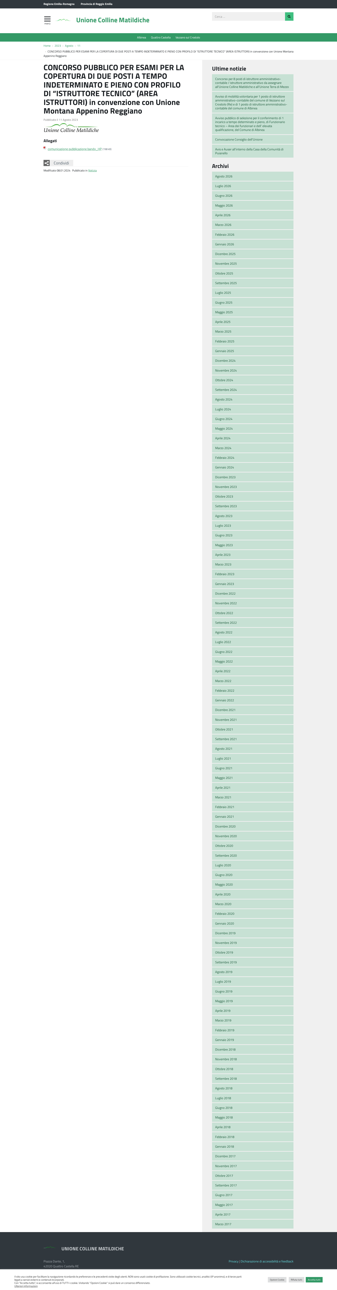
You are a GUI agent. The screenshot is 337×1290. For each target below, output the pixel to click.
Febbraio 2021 (224, 807)
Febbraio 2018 (224, 1137)
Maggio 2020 (224, 884)
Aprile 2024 (222, 438)
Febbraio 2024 (224, 457)
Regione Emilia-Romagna (59, 4)
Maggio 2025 (224, 312)
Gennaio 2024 (224, 467)
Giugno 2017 (223, 1195)
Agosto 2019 (223, 972)
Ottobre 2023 (224, 496)
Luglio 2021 (223, 758)
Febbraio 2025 (224, 341)
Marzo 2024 (223, 448)
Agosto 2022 (223, 632)
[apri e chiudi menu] (47, 18)
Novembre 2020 (226, 836)
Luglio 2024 (223, 409)
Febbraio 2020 (224, 913)
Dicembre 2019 (225, 933)
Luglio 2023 (223, 525)
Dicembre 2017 (225, 1156)
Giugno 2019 (223, 991)
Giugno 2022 (223, 652)
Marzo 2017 (223, 1224)
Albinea (141, 37)
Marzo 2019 (223, 1020)
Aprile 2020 (222, 894)
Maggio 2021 (224, 778)
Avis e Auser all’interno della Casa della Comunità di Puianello (249, 151)
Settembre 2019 (226, 962)
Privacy (234, 1261)
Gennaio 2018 (224, 1146)
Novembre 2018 (226, 1059)
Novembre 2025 (226, 263)
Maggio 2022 (224, 661)
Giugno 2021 (223, 768)
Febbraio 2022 (224, 690)
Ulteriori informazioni (26, 1286)
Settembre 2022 (226, 622)
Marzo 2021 (223, 797)
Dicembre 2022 (225, 593)
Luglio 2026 (223, 186)
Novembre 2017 (226, 1166)
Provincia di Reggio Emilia (96, 4)
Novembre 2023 (226, 487)
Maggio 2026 (224, 205)
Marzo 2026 (223, 225)
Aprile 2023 (222, 555)
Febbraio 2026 (224, 234)
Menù (47, 23)
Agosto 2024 (223, 399)
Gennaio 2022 (224, 700)
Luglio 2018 (223, 1098)
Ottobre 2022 (224, 613)
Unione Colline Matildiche (112, 20)
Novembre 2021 (226, 719)
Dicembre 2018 (225, 1049)
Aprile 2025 (222, 322)
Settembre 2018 (226, 1078)
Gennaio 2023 (224, 584)
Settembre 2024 (226, 390)
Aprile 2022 (222, 671)
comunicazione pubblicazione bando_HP (75, 149)
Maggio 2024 (224, 428)
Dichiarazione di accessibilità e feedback (267, 1261)
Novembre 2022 (226, 603)
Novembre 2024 (226, 370)
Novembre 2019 (226, 943)
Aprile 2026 (222, 215)
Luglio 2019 (223, 981)
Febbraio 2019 (224, 1030)
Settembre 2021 (226, 739)
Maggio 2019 (224, 1001)
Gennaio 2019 (224, 1040)
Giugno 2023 (223, 535)
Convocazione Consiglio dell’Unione (239, 139)
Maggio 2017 (224, 1205)
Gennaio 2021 (224, 816)
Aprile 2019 (222, 1010)
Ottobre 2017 (224, 1175)
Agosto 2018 (223, 1088)
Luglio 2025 (223, 292)
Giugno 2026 (223, 195)
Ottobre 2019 (224, 952)
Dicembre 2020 (225, 826)
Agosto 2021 (223, 748)
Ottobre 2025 (224, 273)
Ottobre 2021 (224, 729)
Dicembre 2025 (225, 254)
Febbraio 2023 (224, 574)
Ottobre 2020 (224, 846)
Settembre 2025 (226, 283)
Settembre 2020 (226, 855)
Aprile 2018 (222, 1127)
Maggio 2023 (224, 545)
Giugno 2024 (223, 419)
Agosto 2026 (223, 176)
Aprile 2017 (222, 1214)
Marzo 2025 (223, 331)
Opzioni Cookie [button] (277, 1279)
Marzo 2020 (223, 904)
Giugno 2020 (223, 875)
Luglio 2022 (223, 642)
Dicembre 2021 (225, 710)
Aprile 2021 (222, 787)
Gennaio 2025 (224, 351)
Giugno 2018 (223, 1108)
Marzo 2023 (223, 564)
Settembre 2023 (226, 506)
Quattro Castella (161, 37)
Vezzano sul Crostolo (188, 37)
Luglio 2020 (223, 865)
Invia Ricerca (289, 16)
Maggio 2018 (224, 1117)
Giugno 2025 (223, 302)
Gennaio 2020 (224, 923)
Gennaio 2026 (224, 244)
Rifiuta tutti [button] (296, 1279)
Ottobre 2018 (224, 1069)
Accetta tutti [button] (314, 1279)
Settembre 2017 (226, 1185)
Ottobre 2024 (224, 380)
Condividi (61, 163)
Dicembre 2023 (225, 477)
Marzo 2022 (223, 681)
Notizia (92, 170)
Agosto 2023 (223, 516)
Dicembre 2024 (225, 360)
